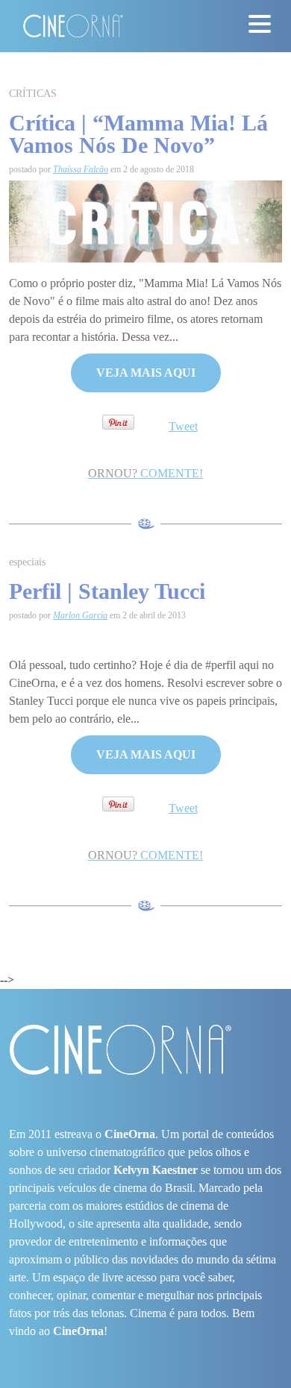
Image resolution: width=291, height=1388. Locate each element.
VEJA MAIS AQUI (145, 372)
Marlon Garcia (80, 615)
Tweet (183, 426)
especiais (27, 562)
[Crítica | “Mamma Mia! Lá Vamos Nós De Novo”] (145, 220)
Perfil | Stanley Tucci (107, 591)
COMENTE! (145, 473)
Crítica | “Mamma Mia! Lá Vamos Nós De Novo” (138, 133)
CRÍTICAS (33, 93)
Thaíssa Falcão (80, 169)
